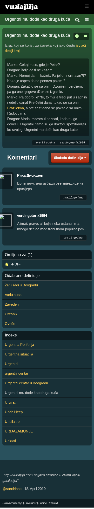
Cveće (10, 324)
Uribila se (12, 421)
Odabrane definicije (22, 276)
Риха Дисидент (30, 175)
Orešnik (11, 314)
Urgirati (10, 402)
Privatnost (30, 503)
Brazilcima (15, 108)
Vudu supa (13, 295)
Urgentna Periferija (19, 344)
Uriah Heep (14, 412)
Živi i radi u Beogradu (21, 285)
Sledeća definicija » (70, 158)
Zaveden (12, 304)
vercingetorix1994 (72, 142)
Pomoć (43, 503)
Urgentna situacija (19, 354)
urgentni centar (16, 373)
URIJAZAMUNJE (19, 431)
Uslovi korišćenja (12, 503)
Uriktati (10, 441)
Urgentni (11, 364)
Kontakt (53, 503)
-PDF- (15, 264)
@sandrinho (11, 489)
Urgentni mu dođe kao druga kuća (37, 19)
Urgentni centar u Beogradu (26, 383)
